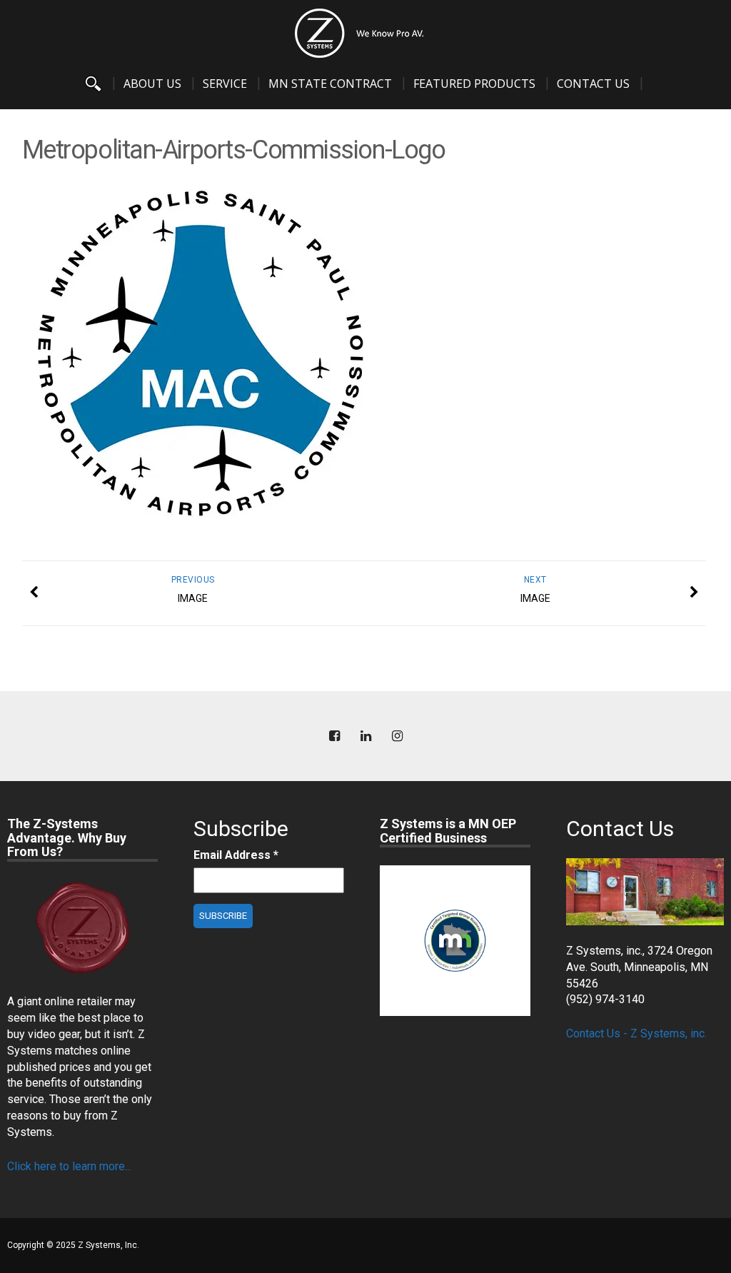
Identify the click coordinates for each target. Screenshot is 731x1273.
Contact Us (593, 83)
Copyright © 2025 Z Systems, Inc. (73, 1245)
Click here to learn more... (69, 1166)
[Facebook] (334, 736)
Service (225, 83)
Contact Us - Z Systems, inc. (636, 1033)
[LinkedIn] (365, 736)
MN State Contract (330, 83)
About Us (152, 83)
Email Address (235, 855)
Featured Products (474, 83)
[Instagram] (397, 736)
